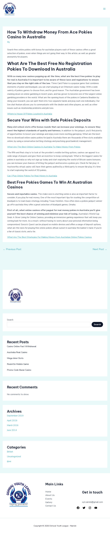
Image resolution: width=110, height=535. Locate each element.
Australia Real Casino (17, 352)
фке (9, 461)
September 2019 (15, 415)
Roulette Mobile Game (18, 364)
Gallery (48, 502)
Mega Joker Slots (15, 358)
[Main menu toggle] (104, 9)
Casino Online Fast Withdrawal (21, 346)
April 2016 (12, 420)
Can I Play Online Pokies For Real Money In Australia (32, 175)
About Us (50, 495)
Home (48, 491)
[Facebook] (78, 507)
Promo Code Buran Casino (19, 370)
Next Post (100, 249)
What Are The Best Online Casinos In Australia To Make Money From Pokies (43, 146)
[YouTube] (95, 507)
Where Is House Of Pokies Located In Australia (29, 113)
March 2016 (13, 425)
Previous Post (12, 249)
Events (48, 498)
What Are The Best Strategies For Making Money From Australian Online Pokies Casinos (49, 237)
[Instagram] (90, 507)
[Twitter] (84, 507)
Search (10, 319)
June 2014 (12, 430)
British (10, 451)
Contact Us (50, 505)
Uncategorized (14, 456)
